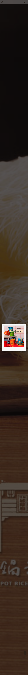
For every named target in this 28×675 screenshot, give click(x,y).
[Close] (26, 324)
